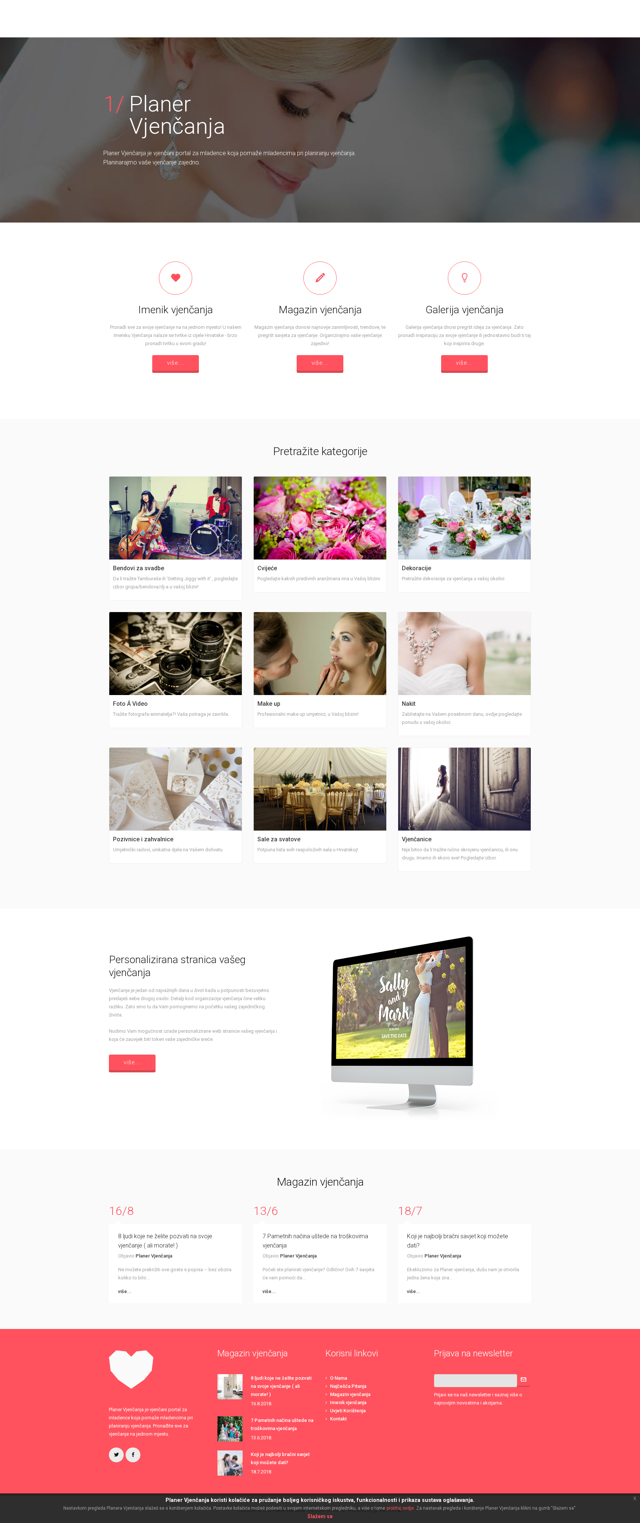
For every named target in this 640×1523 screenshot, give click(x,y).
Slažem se (320, 1516)
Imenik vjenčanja (348, 1402)
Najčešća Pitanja (348, 1386)
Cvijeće (267, 568)
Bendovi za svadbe (138, 568)
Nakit (409, 703)
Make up (268, 703)
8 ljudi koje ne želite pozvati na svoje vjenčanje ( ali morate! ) (281, 1386)
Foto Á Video (130, 703)
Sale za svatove (278, 839)
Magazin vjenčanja (350, 1394)
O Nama (338, 1378)
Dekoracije (416, 568)
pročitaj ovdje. (401, 1508)
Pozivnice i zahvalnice (143, 839)
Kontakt (338, 1419)
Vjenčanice (416, 839)
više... (175, 363)
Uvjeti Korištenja (348, 1410)
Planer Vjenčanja (154, 1256)
